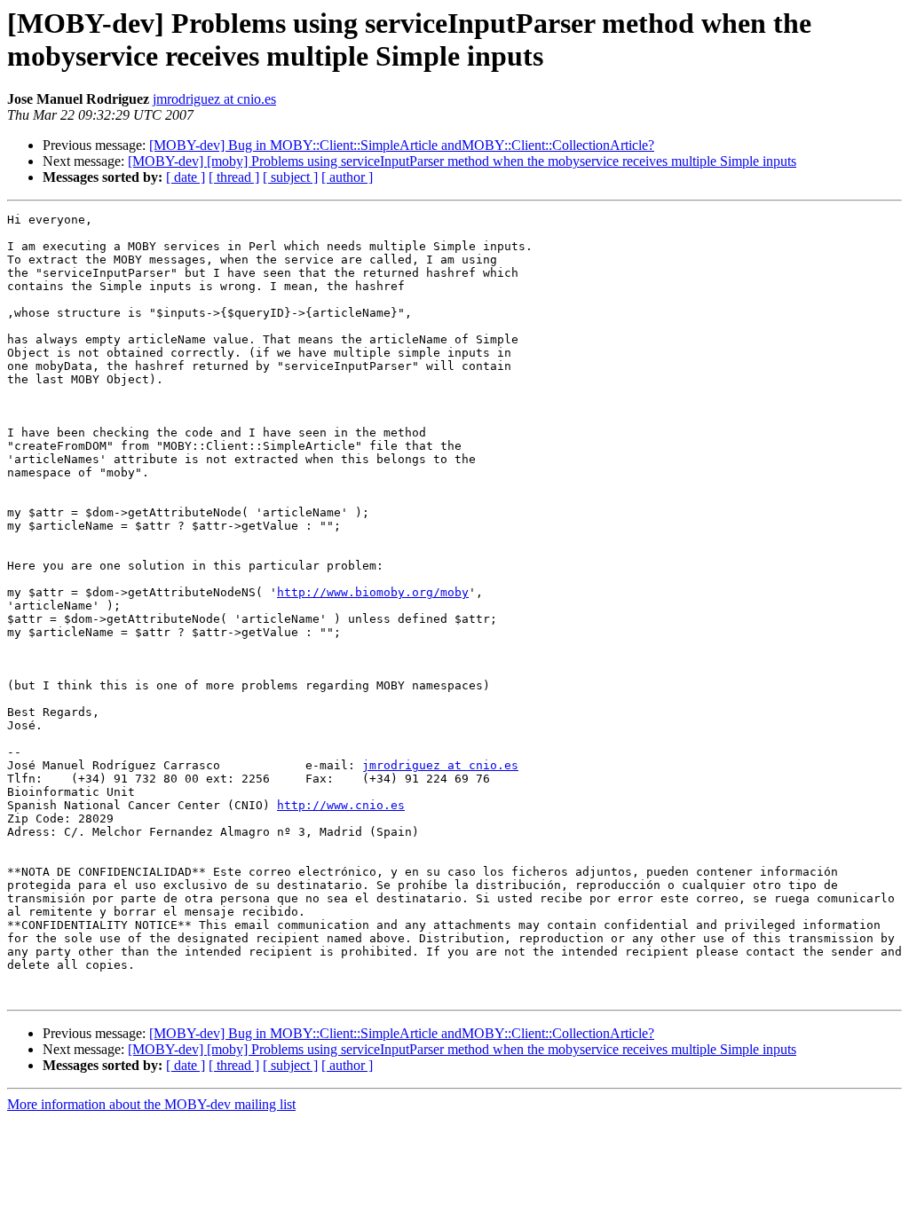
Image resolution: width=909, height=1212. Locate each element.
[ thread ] (234, 177)
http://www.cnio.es (341, 805)
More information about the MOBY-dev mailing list (151, 1104)
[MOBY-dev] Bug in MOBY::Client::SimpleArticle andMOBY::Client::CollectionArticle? (401, 145)
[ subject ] (290, 177)
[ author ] (347, 177)
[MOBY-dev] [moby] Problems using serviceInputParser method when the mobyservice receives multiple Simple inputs (462, 161)
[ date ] (185, 177)
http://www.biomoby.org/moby (373, 592)
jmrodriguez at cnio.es (214, 98)
